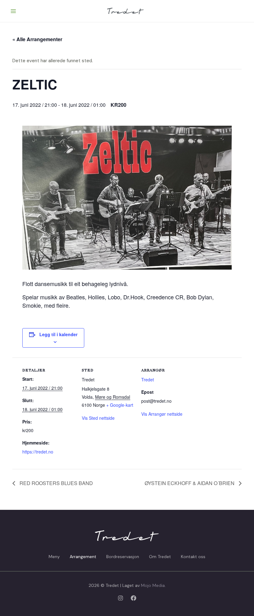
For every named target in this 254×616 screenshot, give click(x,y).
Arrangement (83, 556)
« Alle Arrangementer (37, 39)
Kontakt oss (193, 556)
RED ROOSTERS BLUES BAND (55, 483)
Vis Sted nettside (98, 418)
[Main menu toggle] (13, 11)
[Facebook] (133, 598)
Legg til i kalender (58, 334)
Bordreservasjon (122, 556)
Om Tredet (160, 556)
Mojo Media (153, 585)
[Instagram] (120, 598)
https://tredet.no (37, 452)
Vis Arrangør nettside (161, 414)
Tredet (147, 379)
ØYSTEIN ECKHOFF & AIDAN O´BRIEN (190, 483)
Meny (54, 556)
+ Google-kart (119, 405)
